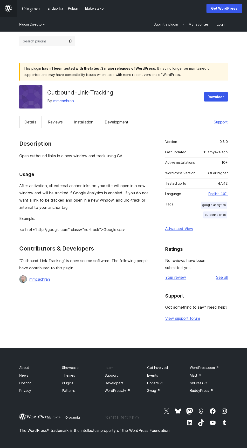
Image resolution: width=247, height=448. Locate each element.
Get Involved (157, 368)
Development (116, 122)
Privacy (25, 390)
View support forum (182, 318)
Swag (153, 390)
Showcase (70, 368)
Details (30, 122)
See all (222, 277)
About (24, 368)
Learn (109, 368)
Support (221, 122)
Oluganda (72, 417)
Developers (114, 383)
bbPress (198, 383)
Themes (68, 375)
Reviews (55, 122)
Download (216, 97)
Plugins (67, 383)
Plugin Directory (32, 24)
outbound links (215, 215)
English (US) (218, 194)
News (23, 375)
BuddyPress (201, 390)
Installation (83, 122)
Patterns (68, 390)
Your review (175, 277)
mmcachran (63, 100)
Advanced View (179, 228)
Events (152, 375)
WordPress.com (204, 368)
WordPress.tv (117, 390)
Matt (195, 375)
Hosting (25, 383)
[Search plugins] (70, 41)
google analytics (214, 205)
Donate (155, 383)
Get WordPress (224, 8)
